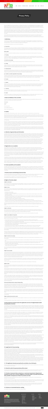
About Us (19, 5)
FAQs (38, 5)
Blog (36, 5)
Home (16, 5)
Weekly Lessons (31, 5)
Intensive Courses (25, 5)
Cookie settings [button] (38, 407)
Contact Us (42, 5)
